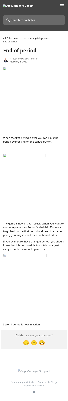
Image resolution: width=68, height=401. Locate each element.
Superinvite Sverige (34, 385)
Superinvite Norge (48, 381)
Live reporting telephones (35, 38)
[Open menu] (62, 6)
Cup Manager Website (22, 381)
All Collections (10, 38)
